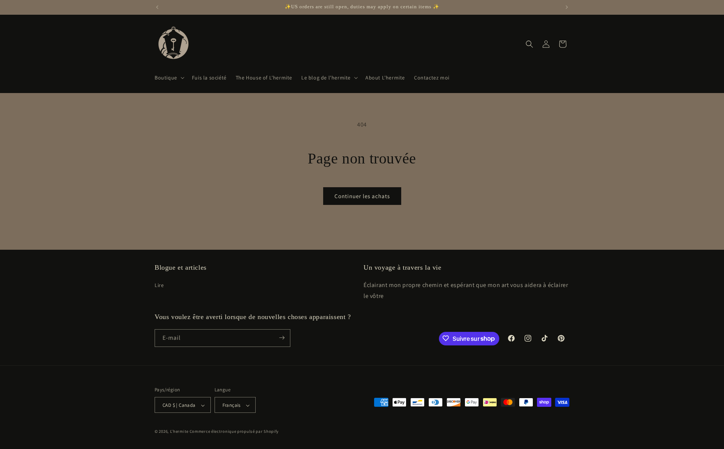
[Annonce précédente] (157, 7)
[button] (168, 78)
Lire (159, 284)
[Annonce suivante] (566, 7)
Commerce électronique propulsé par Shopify (234, 431)
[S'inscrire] (281, 338)
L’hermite (179, 431)
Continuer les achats (362, 196)
